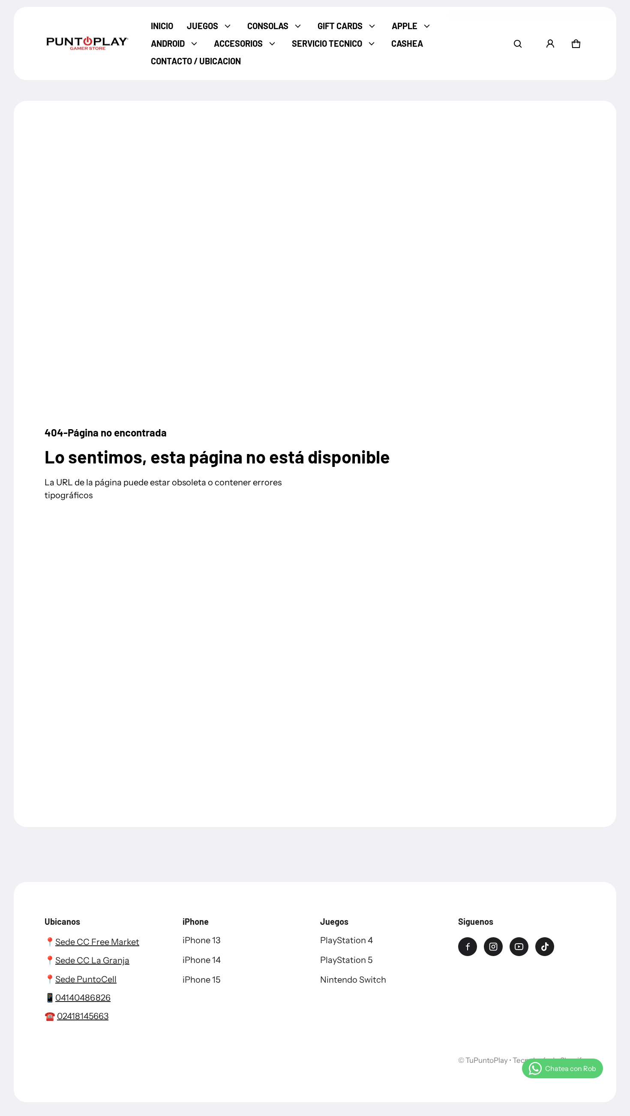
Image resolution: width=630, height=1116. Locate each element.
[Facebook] (467, 946)
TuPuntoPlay (486, 1060)
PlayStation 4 (346, 940)
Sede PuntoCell (86, 979)
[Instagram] (493, 946)
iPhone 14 (202, 960)
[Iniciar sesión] (550, 43)
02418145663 (82, 1016)
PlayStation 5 (346, 960)
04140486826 (83, 998)
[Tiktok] (544, 946)
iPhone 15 (201, 980)
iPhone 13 (201, 940)
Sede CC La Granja (92, 960)
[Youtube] (519, 946)
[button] (517, 43)
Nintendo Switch (353, 980)
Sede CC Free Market (97, 942)
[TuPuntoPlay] (87, 44)
